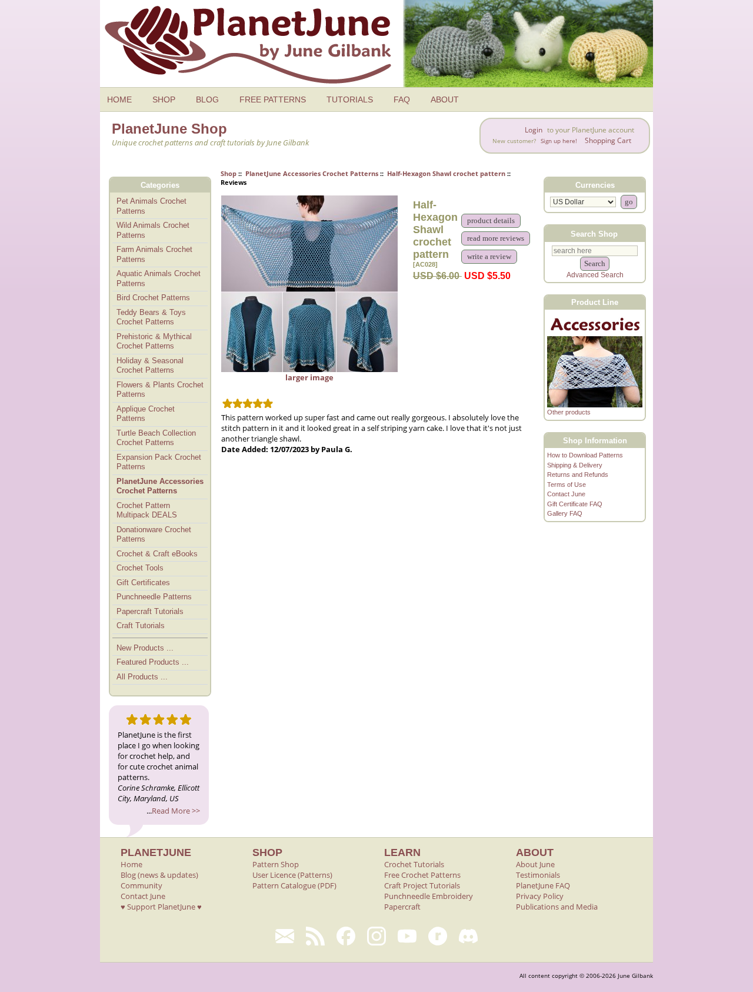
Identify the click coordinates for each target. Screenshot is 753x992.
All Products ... (142, 676)
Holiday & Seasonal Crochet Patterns (150, 365)
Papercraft (402, 906)
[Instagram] (376, 936)
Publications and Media (557, 906)
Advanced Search (595, 275)
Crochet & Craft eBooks (157, 553)
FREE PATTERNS (272, 99)
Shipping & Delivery (574, 465)
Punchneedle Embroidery (428, 896)
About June (535, 864)
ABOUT (445, 99)
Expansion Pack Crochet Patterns (158, 462)
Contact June (566, 493)
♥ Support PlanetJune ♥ (161, 906)
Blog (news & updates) (159, 875)
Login (533, 130)
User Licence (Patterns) (292, 875)
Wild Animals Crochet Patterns (152, 230)
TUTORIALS (349, 99)
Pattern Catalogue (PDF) (294, 885)
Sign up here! (559, 141)
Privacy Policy (540, 896)
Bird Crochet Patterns (153, 297)
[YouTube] (407, 936)
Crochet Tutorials (414, 864)
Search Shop (594, 233)
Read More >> (176, 810)
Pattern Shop (275, 864)
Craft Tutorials (140, 625)
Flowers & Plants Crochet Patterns (160, 389)
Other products (569, 412)
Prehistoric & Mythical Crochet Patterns (154, 341)
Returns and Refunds (577, 474)
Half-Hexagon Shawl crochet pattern (446, 173)
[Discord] (468, 936)
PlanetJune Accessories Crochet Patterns (311, 173)
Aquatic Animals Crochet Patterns (158, 278)
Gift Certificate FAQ (574, 503)
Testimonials (538, 875)
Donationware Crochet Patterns (153, 534)
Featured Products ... (152, 662)
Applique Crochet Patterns (145, 413)
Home (131, 864)
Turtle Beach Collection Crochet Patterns (156, 438)
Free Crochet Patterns (422, 875)
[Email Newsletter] (284, 936)
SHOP (163, 99)
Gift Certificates (143, 582)
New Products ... (145, 647)
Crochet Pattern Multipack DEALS (146, 510)
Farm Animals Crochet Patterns (154, 254)
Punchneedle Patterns (154, 596)
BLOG (207, 99)
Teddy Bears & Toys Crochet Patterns (151, 317)
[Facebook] (345, 936)
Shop (228, 173)
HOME (119, 99)
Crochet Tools (140, 567)
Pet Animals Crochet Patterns (151, 206)
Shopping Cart (608, 140)
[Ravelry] (437, 936)
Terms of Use (566, 484)
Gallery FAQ (564, 513)
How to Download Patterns (585, 455)
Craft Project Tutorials (422, 885)
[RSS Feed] (315, 936)
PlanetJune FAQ (543, 885)
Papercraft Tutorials (150, 611)
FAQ (402, 99)
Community (141, 885)
